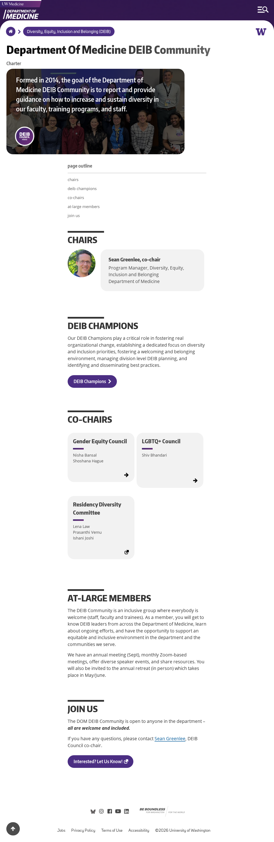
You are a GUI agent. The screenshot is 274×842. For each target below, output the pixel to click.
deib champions (82, 188)
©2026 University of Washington (182, 831)
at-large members (84, 206)
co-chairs (76, 197)
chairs (73, 179)
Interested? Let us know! (103, 763)
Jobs (62, 828)
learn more (138, 439)
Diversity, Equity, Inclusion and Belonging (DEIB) (69, 32)
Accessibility (140, 828)
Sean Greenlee (170, 739)
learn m (69, 437)
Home (9, 34)
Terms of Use (113, 828)
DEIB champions (90, 381)
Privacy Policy (84, 828)
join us (74, 215)
